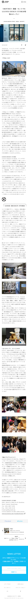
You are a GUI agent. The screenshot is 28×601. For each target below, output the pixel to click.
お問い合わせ (20, 584)
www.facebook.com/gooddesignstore (13, 513)
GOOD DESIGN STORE (9, 21)
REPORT (22, 21)
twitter (21, 521)
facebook (8, 521)
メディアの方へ (7, 584)
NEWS (17, 21)
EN (7, 591)
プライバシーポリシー (21, 587)
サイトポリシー (7, 587)
